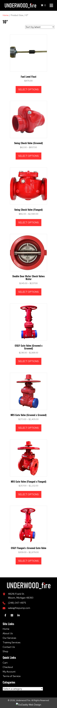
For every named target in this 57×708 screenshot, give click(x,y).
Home (6, 15)
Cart (5, 662)
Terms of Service (12, 676)
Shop (5, 651)
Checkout (8, 667)
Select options (28, 89)
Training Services (11, 642)
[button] (5, 615)
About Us (8, 633)
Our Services (9, 637)
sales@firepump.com (19, 607)
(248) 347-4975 (17, 602)
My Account (9, 671)
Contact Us (9, 646)
